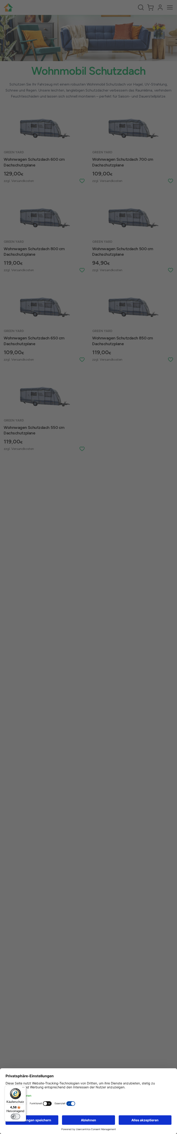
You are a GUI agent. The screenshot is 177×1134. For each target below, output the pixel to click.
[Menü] (23, 1088)
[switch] (15, 1116)
